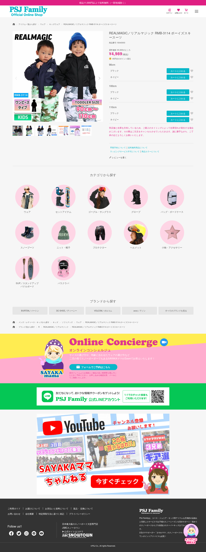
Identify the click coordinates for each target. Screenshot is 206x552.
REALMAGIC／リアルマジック (55, 327)
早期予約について (118, 147)
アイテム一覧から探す (28, 24)
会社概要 (29, 513)
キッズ (55, 322)
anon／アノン (139, 310)
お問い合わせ (14, 513)
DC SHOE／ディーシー (66, 310)
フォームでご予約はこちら (95, 367)
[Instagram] (26, 534)
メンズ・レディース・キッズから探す (34, 322)
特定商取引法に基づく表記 (51, 513)
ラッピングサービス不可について (124, 151)
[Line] (34, 534)
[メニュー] (196, 11)
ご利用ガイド (14, 508)
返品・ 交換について (83, 508)
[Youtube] (41, 534)
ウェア (43, 24)
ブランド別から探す (27, 327)
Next (99, 78)
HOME (14, 24)
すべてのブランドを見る (176, 310)
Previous (16, 78)
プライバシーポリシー (79, 513)
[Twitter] (19, 534)
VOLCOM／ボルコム (103, 310)
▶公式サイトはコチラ (72, 531)
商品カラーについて (150, 151)
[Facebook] (11, 534)
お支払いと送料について (56, 508)
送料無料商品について (137, 147)
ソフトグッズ (67, 322)
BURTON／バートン (30, 310)
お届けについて (32, 508)
